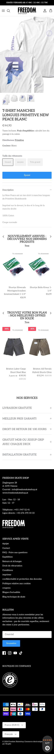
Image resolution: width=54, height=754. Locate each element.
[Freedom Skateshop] (27, 10)
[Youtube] (15, 653)
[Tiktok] (20, 653)
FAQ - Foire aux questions (14, 552)
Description (8, 190)
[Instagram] (9, 653)
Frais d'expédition (25, 130)
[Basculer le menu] (3, 10)
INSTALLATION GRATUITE (19, 454)
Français (9, 734)
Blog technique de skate (13, 596)
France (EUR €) (12, 725)
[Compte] (44, 10)
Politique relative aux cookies (16, 583)
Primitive (19, 140)
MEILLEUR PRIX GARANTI (19, 418)
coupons (6, 588)
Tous (27, 245)
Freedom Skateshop (16, 742)
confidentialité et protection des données (22, 579)
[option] (27, 54)
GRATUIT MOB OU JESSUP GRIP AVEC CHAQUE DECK (23, 442)
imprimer (6, 574)
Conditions (7, 570)
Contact (6, 548)
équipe (5, 543)
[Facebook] (4, 653)
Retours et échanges (12, 561)
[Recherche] (10, 10)
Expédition (7, 557)
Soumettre (11, 643)
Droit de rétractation (12, 565)
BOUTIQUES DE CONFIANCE (16, 666)
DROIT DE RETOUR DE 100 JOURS (24, 429)
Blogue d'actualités (11, 592)
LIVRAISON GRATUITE (17, 408)
